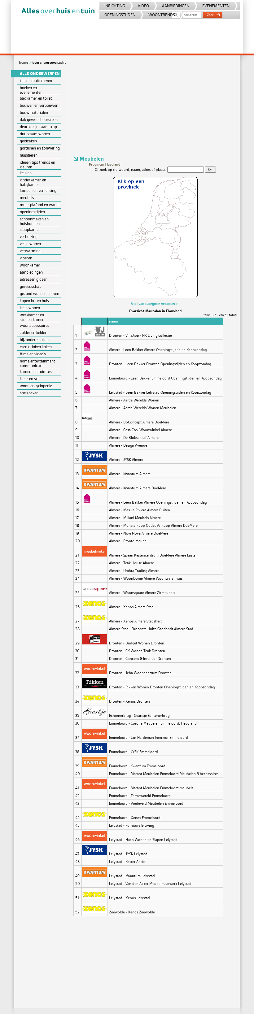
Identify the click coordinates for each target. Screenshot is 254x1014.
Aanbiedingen (175, 5)
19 (77, 533)
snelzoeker (29, 393)
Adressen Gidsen (33, 279)
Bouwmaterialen (34, 112)
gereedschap (31, 286)
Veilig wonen (30, 243)
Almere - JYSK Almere (126, 459)
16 (77, 510)
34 (77, 701)
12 (77, 459)
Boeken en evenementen (31, 90)
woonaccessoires (34, 325)
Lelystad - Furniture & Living (131, 825)
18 (77, 525)
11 (76, 445)
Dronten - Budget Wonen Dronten (136, 643)
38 (77, 752)
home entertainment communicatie (37, 363)
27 (77, 621)
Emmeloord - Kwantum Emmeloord (137, 766)
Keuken (26, 173)
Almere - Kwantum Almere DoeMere (137, 488)
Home (23, 62)
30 (77, 651)
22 (77, 563)
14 (77, 488)
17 (77, 518)
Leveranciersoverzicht (49, 62)
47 (77, 854)
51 (77, 898)
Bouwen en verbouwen (39, 105)
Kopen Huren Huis (34, 300)
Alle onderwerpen (40, 73)
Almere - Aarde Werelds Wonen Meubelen (142, 408)
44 (77, 818)
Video (143, 5)
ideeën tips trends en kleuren (37, 164)
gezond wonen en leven (39, 293)
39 (77, 766)
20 (77, 541)
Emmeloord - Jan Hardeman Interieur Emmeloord (148, 737)
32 (77, 673)
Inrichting (114, 5)
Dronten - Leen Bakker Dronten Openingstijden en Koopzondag (160, 364)
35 (77, 715)
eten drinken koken (36, 346)
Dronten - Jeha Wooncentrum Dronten (140, 673)
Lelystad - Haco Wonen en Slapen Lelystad (143, 840)
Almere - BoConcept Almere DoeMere (139, 422)
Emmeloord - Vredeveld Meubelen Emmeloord (146, 803)
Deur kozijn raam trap (38, 126)
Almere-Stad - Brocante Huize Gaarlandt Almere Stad (151, 629)
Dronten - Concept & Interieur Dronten (140, 658)
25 (77, 593)
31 (77, 658)
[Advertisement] (155, 112)
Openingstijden (119, 14)
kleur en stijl (30, 378)
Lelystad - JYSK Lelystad (128, 854)
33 (77, 687)
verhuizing (28, 236)
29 (77, 643)
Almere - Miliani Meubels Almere (135, 518)
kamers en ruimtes (36, 371)
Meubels (27, 197)
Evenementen (216, 5)
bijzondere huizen (35, 339)
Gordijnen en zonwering (40, 148)
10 (77, 438)
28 (77, 629)
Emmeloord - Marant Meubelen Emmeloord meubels (151, 788)
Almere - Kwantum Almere (130, 474)
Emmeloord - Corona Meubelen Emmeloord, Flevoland (153, 723)
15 (77, 502)
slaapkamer (30, 229)
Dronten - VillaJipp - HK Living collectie (140, 335)
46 (77, 840)
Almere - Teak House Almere (131, 563)
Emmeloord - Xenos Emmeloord (134, 818)
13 (77, 474)
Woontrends (161, 14)
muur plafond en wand (39, 204)
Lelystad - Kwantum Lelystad (132, 876)
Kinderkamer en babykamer (33, 182)
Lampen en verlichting (38, 190)
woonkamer (30, 265)
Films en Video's (33, 354)
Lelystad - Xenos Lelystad (129, 898)
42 (77, 796)
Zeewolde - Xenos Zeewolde (132, 912)
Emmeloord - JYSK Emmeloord (133, 752)
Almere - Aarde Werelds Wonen (134, 400)
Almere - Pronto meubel (128, 541)
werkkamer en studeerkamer (32, 317)
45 (77, 825)
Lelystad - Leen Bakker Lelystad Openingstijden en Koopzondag (160, 392)
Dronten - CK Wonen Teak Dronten (137, 651)
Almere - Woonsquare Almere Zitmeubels (142, 593)
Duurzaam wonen (35, 134)
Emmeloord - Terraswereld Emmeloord (140, 796)
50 (77, 884)
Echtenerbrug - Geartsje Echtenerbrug (139, 715)
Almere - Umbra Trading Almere (134, 571)
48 (77, 862)
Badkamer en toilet (36, 98)
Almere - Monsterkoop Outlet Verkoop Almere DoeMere (153, 525)
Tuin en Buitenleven (36, 80)
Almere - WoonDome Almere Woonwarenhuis (145, 578)
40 (77, 774)
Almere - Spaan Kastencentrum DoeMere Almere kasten (153, 555)
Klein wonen (30, 308)
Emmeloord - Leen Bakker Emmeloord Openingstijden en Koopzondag (165, 378)
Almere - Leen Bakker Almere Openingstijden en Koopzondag (158, 350)
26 (77, 607)
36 (77, 723)
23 (77, 571)
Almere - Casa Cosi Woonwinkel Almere (140, 430)
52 (77, 912)
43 (77, 803)
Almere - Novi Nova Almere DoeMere (138, 533)
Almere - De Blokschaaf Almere (134, 438)
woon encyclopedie (36, 386)
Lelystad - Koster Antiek (128, 862)
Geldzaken (28, 141)
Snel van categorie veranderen (155, 303)
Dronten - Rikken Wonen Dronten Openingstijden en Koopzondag (162, 687)
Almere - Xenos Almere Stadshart (135, 621)
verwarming (30, 251)
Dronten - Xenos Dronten (129, 701)
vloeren (26, 258)
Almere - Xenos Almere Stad (131, 607)
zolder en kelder (33, 332)
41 (77, 788)
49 (77, 876)
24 (77, 578)
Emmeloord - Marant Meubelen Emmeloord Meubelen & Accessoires (163, 774)
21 (77, 555)
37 (77, 737)
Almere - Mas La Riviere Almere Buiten (139, 510)
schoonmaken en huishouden (34, 221)
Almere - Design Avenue (128, 445)
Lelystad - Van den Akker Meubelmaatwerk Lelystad (150, 884)
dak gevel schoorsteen (39, 119)
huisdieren (28, 155)
